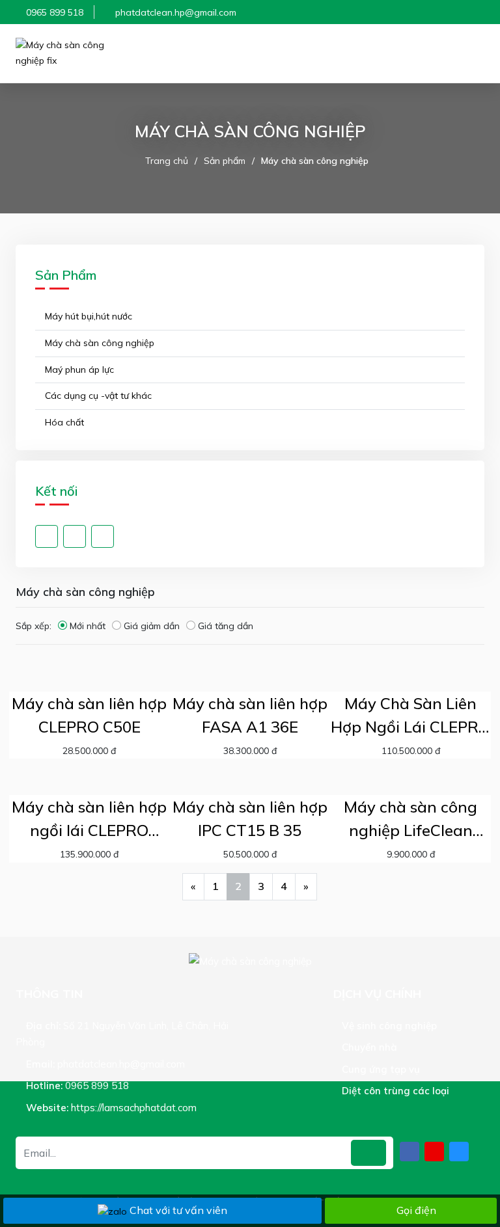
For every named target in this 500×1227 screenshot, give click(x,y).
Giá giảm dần (152, 626)
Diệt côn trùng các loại (394, 1091)
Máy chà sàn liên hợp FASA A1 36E (250, 715)
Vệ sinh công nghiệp (388, 1025)
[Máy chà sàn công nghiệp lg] (74, 53)
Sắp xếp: (33, 626)
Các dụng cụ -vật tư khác (97, 395)
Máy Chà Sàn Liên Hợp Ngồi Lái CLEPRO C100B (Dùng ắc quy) (410, 716)
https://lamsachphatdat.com (134, 1107)
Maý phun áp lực (78, 369)
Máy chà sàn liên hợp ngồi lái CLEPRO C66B (89, 819)
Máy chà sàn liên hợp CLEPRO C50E (89, 715)
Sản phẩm (224, 161)
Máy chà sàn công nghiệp (314, 161)
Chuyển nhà (368, 1047)
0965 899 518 (54, 12)
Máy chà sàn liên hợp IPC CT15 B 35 (250, 818)
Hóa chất (63, 422)
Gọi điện (416, 1210)
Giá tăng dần (225, 626)
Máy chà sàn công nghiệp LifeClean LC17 (410, 819)
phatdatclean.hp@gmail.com (175, 12)
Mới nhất (87, 626)
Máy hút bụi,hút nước (87, 316)
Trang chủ (166, 161)
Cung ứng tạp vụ (379, 1069)
